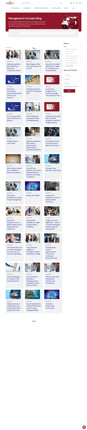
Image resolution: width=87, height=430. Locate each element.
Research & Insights (56, 8)
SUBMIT (69, 91)
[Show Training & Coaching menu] (19, 8)
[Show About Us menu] (68, 8)
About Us (66, 8)
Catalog (73, 8)
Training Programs (27, 8)
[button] (84, 427)
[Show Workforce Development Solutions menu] (48, 8)
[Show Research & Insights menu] (60, 8)
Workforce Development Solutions (41, 8)
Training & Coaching (15, 8)
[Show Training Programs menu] (30, 8)
